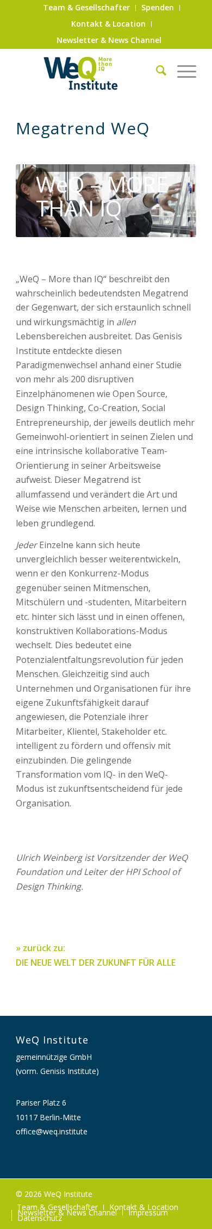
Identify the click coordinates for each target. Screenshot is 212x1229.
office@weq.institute (52, 1131)
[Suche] (155, 70)
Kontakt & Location (108, 23)
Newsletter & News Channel (109, 40)
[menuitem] (87, 8)
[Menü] (181, 70)
